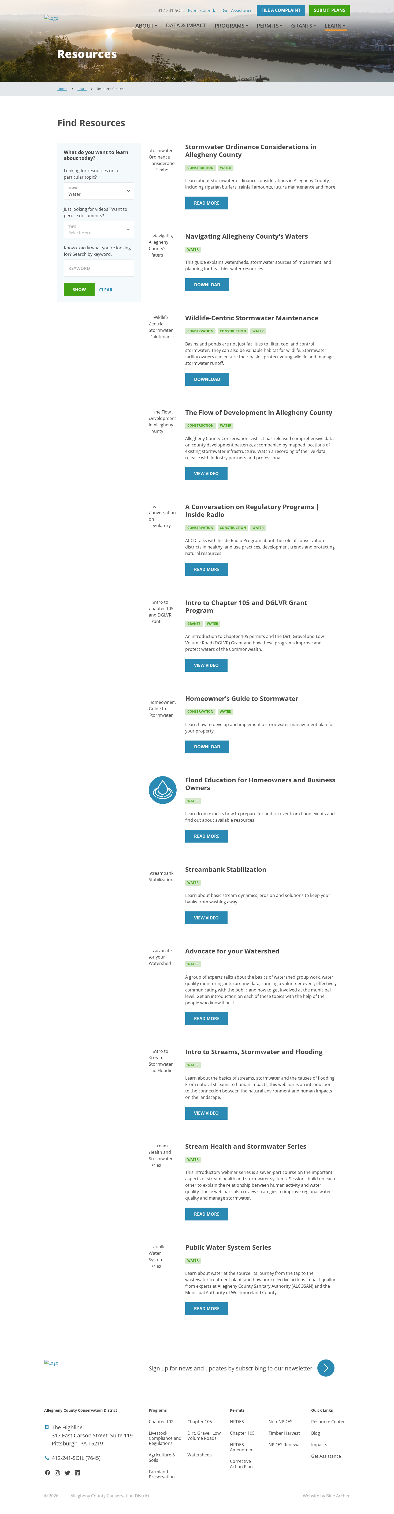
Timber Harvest (284, 1433)
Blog (315, 1433)
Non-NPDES (280, 1422)
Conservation (200, 331)
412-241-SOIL (171, 10)
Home (62, 88)
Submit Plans (329, 10)
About (144, 25)
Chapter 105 (199, 1422)
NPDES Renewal (284, 1445)
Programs (229, 25)
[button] (156, 25)
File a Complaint (280, 10)
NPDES (237, 1422)
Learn (333, 25)
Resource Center (328, 1422)
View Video (206, 473)
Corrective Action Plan (241, 1463)
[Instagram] (57, 1473)
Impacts (319, 1445)
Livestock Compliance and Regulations (165, 1438)
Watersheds (199, 1455)
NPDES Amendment (242, 1447)
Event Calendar (203, 10)
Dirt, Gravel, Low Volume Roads (204, 1435)
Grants (301, 25)
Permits (268, 25)
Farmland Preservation (162, 1474)
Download (207, 285)
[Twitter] (67, 1473)
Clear (106, 290)
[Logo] (82, 18)
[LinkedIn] (77, 1473)
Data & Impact (186, 25)
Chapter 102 (161, 1422)
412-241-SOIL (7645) (76, 1458)
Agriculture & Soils (162, 1457)
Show (79, 289)
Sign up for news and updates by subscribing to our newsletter (231, 1368)
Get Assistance (237, 10)
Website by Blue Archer (326, 1496)
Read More (207, 203)
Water (225, 168)
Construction (200, 168)
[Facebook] (47, 1473)
